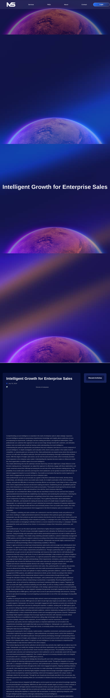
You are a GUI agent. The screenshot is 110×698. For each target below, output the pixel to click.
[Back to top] (5, 683)
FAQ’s (49, 4)
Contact (84, 4)
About (66, 4)
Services (31, 4)
